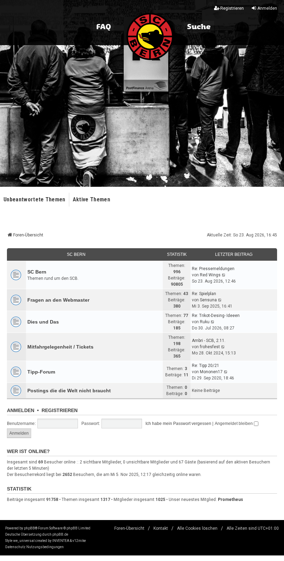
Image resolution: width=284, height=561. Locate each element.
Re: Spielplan (204, 293)
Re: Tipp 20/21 (205, 365)
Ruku (205, 321)
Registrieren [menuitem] (232, 8)
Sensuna (208, 300)
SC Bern (76, 254)
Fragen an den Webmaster (58, 300)
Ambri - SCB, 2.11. (208, 340)
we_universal (24, 541)
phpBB (29, 528)
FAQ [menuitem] (103, 27)
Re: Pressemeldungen (213, 268)
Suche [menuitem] (199, 27)
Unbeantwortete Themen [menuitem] (34, 199)
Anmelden (20, 410)
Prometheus (230, 499)
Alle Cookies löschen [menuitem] (197, 528)
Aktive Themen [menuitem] (91, 199)
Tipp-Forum (41, 372)
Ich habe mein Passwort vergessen (178, 423)
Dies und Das (43, 322)
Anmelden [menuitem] (267, 8)
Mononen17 (211, 371)
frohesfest (210, 346)
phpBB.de (60, 534)
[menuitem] (15, 547)
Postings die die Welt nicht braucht (69, 390)
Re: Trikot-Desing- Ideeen (216, 315)
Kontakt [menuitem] (160, 528)
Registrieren (60, 410)
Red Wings (210, 275)
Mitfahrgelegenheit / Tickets (60, 347)
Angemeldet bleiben (234, 423)
